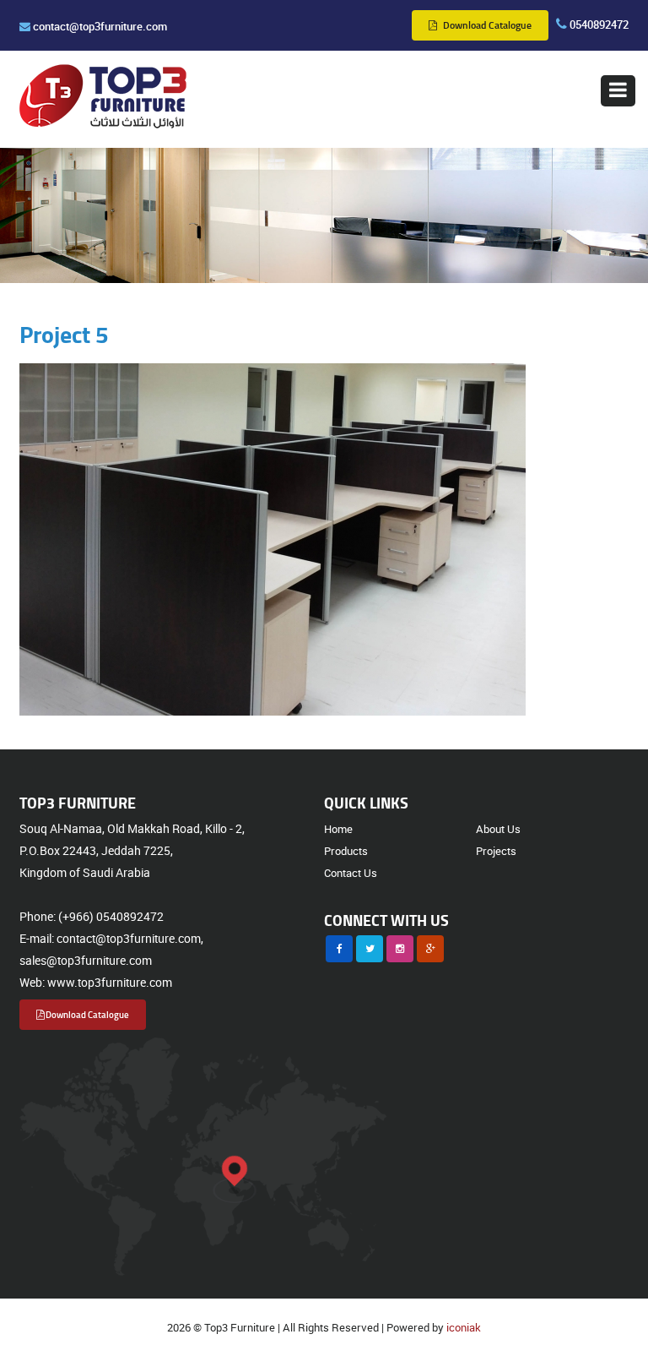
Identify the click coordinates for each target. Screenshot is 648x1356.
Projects (496, 850)
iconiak (463, 1327)
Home (338, 828)
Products (346, 850)
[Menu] (618, 90)
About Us (498, 828)
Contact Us (350, 872)
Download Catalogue (486, 25)
